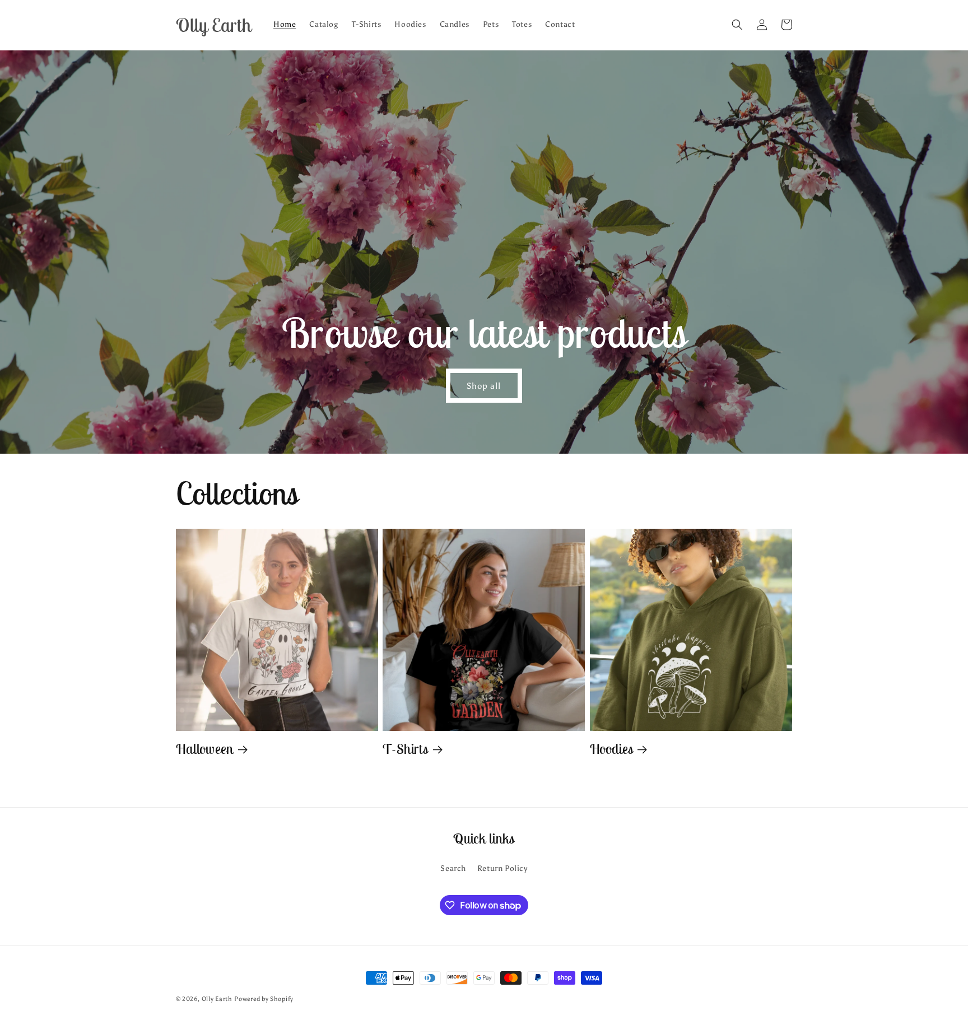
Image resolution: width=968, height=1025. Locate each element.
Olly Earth (217, 999)
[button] (737, 24)
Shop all (484, 386)
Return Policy (502, 868)
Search (453, 868)
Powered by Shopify (264, 999)
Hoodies (612, 749)
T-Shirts (406, 749)
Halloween (205, 749)
